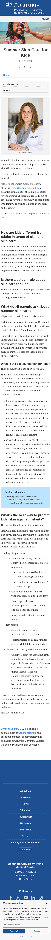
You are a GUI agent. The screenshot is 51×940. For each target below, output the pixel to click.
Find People (25, 829)
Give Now (25, 850)
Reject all (37, 931)
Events (25, 836)
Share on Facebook (19, 67)
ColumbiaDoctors (27, 733)
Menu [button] (45, 19)
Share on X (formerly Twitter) (25, 67)
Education (25, 810)
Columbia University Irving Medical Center (25, 768)
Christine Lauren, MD (28, 188)
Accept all (14, 931)
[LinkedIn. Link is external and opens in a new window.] (33, 898)
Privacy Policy (24, 936)
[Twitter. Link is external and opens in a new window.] (18, 898)
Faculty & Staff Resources (25, 842)
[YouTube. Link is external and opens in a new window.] (26, 898)
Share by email (34, 67)
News (6, 75)
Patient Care (25, 816)
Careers (25, 797)
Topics (6, 90)
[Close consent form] (46, 903)
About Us (25, 791)
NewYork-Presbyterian (25, 776)
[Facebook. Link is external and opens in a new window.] (10, 898)
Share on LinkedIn (30, 67)
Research (25, 823)
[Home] (25, 8)
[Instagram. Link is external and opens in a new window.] (40, 898)
